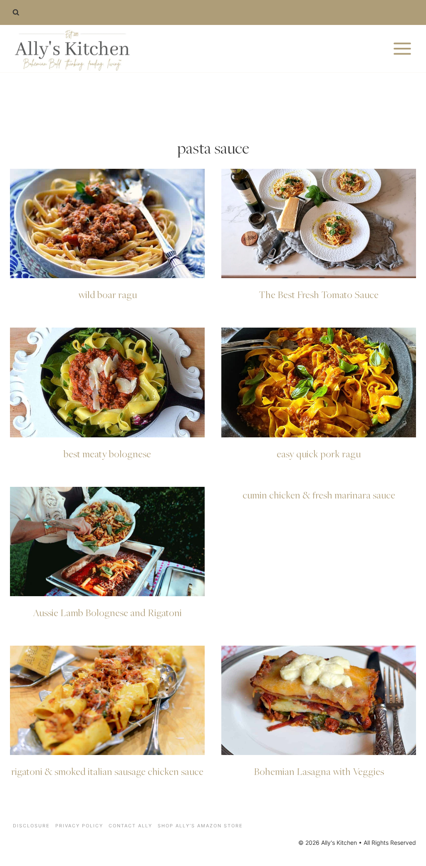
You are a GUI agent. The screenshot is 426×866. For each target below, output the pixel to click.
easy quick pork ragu (319, 453)
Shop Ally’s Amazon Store (200, 826)
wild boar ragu (107, 294)
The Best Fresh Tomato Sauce (319, 294)
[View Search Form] (16, 12)
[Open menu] (402, 48)
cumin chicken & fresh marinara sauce (319, 494)
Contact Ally (130, 826)
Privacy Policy (79, 826)
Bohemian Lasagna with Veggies (319, 771)
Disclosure (31, 826)
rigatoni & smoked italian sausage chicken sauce (107, 771)
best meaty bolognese (107, 453)
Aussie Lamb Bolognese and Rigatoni (107, 612)
